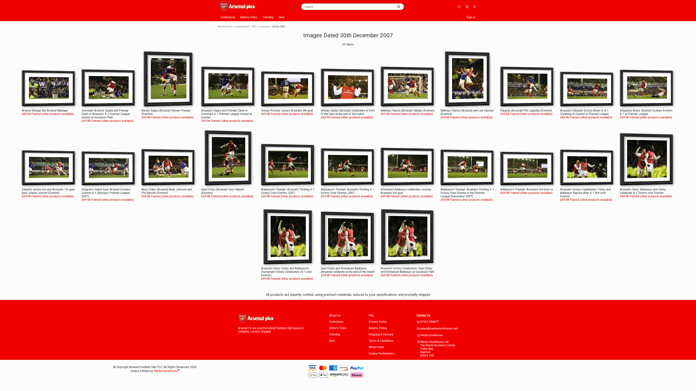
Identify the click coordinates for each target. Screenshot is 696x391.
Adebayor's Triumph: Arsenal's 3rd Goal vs (526, 189)
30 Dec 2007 (278, 26)
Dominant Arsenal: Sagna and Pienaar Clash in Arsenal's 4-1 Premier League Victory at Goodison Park (106, 114)
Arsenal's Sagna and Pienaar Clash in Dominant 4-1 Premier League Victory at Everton (226, 114)
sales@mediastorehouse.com (439, 328)
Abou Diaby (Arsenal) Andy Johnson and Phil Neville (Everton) (166, 191)
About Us (335, 315)
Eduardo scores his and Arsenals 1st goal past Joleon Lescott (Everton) (48, 191)
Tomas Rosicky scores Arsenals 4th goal (287, 110)
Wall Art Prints (225, 26)
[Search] (399, 7)
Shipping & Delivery (381, 334)
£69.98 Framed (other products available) (48, 114)
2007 (254, 26)
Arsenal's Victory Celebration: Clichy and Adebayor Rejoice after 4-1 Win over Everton (585, 193)
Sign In (471, 17)
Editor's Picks (249, 17)
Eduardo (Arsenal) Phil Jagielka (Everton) (526, 110)
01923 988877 (429, 321)
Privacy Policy (378, 321)
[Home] (242, 10)
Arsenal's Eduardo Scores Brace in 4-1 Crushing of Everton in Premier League (584, 112)
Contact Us (423, 315)
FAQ (371, 315)
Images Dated (242, 26)
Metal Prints (376, 347)
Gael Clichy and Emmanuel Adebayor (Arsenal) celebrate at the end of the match (348, 270)
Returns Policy (378, 328)
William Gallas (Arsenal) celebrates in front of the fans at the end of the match (348, 112)
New (281, 17)
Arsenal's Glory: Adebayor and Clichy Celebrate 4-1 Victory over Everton (643, 191)
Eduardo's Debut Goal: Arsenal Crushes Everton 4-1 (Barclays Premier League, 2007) (106, 193)
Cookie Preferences (381, 353)
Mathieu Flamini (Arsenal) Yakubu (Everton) (407, 110)
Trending (268, 17)
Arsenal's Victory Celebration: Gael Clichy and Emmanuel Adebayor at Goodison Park (407, 270)
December (264, 26)
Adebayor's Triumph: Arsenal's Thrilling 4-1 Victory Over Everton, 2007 (287, 191)
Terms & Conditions (381, 340)
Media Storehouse (165, 371)
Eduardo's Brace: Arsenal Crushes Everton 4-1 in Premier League (646, 112)
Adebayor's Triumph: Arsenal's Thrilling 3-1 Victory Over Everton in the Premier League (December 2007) (467, 193)
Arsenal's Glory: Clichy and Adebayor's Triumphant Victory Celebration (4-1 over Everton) (286, 272)
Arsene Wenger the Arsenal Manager (45, 110)
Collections (228, 17)
